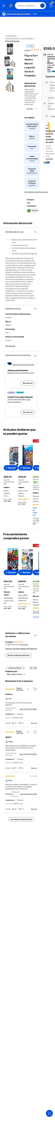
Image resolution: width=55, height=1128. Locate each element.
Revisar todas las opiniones (18, 655)
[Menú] (4, 5)
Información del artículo (17, 223)
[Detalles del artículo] (35, 232)
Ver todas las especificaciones (36, 192)
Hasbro (27, 50)
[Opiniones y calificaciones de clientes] (35, 634)
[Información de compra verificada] (28, 689)
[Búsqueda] (42, 5)
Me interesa (28, 383)
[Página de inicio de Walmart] (11, 5)
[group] (38, 50)
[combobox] (30, 5)
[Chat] (49, 1113)
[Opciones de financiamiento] (35, 355)
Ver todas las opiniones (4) (21, 819)
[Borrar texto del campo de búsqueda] (39, 5)
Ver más (30, 109)
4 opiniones (23, 644)
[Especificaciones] (35, 309)
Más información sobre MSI (23, 364)
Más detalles (10, 346)
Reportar (34, 723)
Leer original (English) (28, 709)
